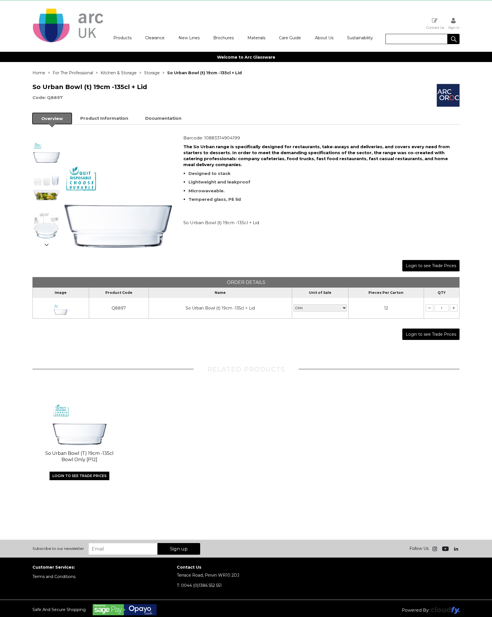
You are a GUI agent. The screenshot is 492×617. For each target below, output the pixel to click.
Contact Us (435, 27)
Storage (152, 72)
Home (38, 72)
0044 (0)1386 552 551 (199, 585)
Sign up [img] (179, 549)
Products (122, 37)
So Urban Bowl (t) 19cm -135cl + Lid (220, 308)
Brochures (223, 37)
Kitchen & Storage (119, 72)
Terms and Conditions (53, 576)
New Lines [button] (189, 37)
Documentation (163, 118)
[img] (435, 548)
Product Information (104, 118)
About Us (324, 37)
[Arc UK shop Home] (68, 42)
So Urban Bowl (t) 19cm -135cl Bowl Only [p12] (79, 456)
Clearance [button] (155, 37)
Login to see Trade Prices (431, 265)
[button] (454, 39)
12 (386, 308)
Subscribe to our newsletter (58, 548)
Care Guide (290, 37)
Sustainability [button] (360, 37)
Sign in (454, 27)
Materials (256, 37)
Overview (52, 118)
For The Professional (73, 72)
